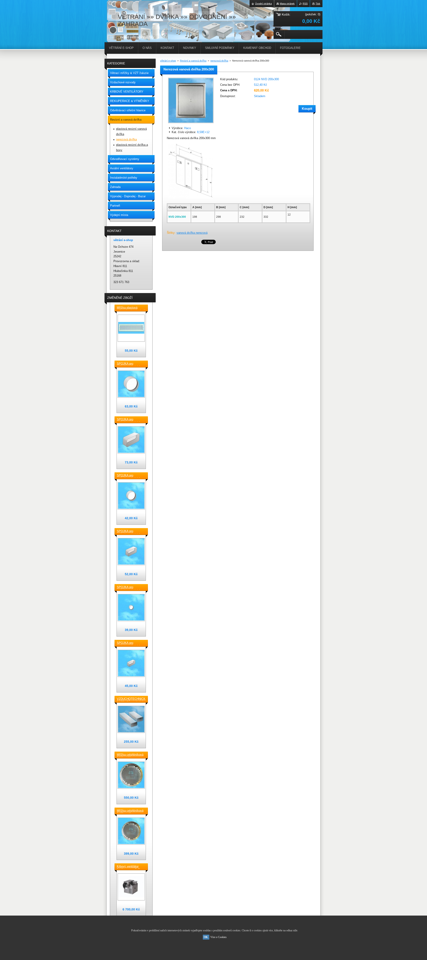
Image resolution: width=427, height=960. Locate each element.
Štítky (171, 232)
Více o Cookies (218, 937)
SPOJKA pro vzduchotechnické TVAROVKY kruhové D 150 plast (130, 364)
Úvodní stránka (263, 3)
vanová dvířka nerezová (192, 232)
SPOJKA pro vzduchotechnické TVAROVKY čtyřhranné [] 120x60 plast (130, 643)
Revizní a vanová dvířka (193, 60)
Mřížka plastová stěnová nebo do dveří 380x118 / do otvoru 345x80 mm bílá (131, 308)
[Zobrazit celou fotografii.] (131, 328)
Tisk (318, 3)
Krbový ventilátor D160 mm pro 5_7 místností (128, 867)
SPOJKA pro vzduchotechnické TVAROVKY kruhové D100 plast (130, 587)
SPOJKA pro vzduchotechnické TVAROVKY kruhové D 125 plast (130, 476)
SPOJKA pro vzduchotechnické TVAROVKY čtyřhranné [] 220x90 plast (130, 420)
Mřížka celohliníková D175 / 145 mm (130, 811)
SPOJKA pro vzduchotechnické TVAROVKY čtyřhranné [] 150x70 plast (130, 531)
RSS (305, 3)
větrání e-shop (168, 60)
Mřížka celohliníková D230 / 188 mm (130, 755)
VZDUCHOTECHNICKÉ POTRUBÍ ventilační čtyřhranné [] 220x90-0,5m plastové (131, 699)
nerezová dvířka (219, 60)
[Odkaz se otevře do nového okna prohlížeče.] (191, 123)
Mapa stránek (287, 3)
